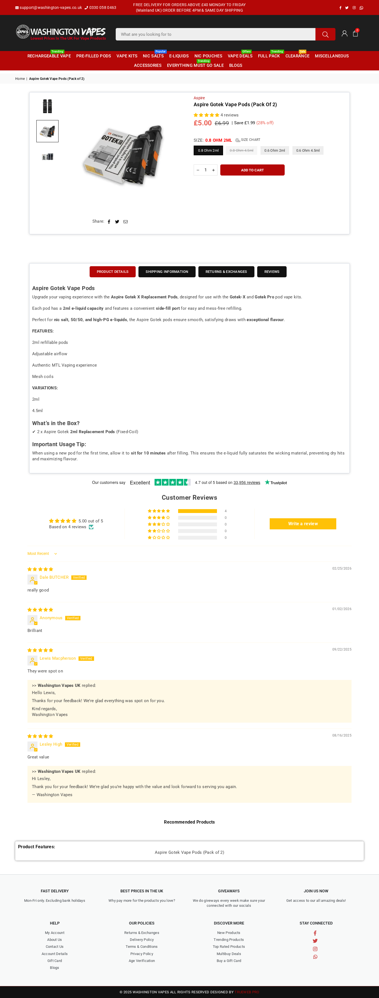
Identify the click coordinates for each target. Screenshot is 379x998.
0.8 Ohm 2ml (208, 150)
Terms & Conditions (142, 946)
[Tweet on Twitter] (117, 221)
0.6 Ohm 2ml (274, 150)
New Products (229, 933)
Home (20, 79)
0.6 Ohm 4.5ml (308, 150)
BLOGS (235, 65)
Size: (227, 140)
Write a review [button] (303, 523)
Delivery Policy (142, 940)
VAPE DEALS (240, 55)
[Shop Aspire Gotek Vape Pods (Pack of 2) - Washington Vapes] (47, 106)
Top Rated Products (229, 946)
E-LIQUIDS (179, 56)
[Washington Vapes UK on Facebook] (340, 7)
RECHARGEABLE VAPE (49, 55)
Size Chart (250, 140)
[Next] (176, 153)
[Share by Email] (125, 221)
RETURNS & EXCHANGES (226, 272)
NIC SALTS (154, 55)
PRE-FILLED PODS (93, 56)
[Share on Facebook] (109, 221)
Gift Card (54, 961)
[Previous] (70, 153)
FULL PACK (269, 55)
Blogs (54, 968)
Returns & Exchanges (141, 933)
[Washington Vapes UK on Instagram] (354, 7)
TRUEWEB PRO (246, 992)
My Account (54, 933)
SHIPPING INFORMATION (167, 272)
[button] (355, 33)
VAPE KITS (127, 56)
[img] (40, 569)
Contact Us (55, 946)
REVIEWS (272, 272)
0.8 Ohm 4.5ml (241, 150)
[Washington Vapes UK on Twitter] (346, 7)
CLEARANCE (297, 55)
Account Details (55, 954)
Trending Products (229, 940)
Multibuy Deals (229, 954)
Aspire (199, 98)
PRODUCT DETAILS (113, 272)
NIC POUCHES (208, 56)
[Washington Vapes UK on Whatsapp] (361, 8)
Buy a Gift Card (229, 961)
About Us (54, 940)
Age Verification (142, 961)
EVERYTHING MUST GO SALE (195, 64)
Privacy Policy (141, 954)
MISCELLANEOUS (332, 56)
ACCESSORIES (147, 65)
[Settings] (344, 33)
